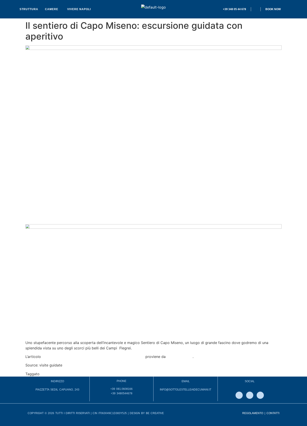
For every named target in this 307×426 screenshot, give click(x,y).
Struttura (29, 9)
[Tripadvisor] (260, 395)
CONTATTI (273, 413)
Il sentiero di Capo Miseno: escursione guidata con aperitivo (93, 356)
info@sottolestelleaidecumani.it (185, 389)
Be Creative (155, 413)
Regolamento (252, 413)
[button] (53, 9)
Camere (51, 9)
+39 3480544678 (121, 393)
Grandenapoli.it (180, 356)
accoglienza (51, 374)
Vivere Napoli (79, 9)
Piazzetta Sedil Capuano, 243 (57, 389)
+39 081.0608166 (121, 388)
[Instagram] (249, 395)
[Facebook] (239, 395)
